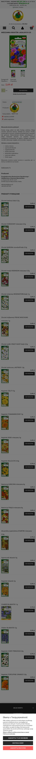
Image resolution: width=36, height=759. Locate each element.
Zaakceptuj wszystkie (18, 748)
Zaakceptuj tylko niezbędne (18, 738)
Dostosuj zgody (18, 743)
